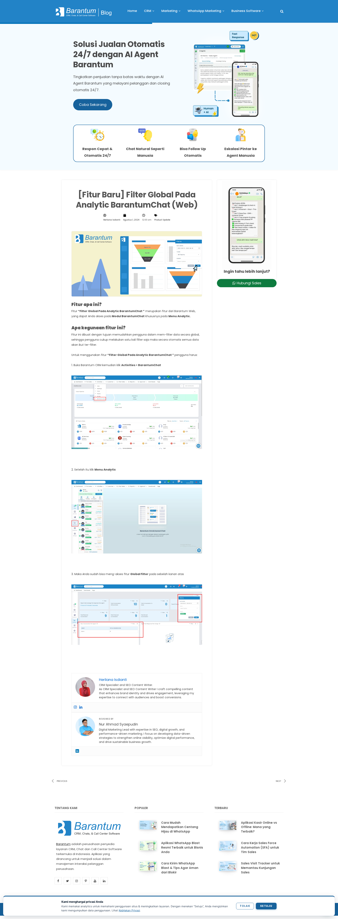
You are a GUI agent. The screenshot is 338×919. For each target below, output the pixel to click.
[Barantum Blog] (84, 11)
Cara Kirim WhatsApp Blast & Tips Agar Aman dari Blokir (179, 867)
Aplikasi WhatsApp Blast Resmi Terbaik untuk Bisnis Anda (182, 847)
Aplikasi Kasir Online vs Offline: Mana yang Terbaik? (259, 827)
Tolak (245, 906)
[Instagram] (75, 707)
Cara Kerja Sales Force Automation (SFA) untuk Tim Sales (260, 847)
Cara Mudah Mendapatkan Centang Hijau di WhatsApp (179, 827)
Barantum (63, 844)
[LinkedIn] (77, 751)
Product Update (162, 219)
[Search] (281, 11)
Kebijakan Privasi (129, 910)
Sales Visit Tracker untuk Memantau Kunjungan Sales (260, 867)
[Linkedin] (81, 707)
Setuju (266, 906)
